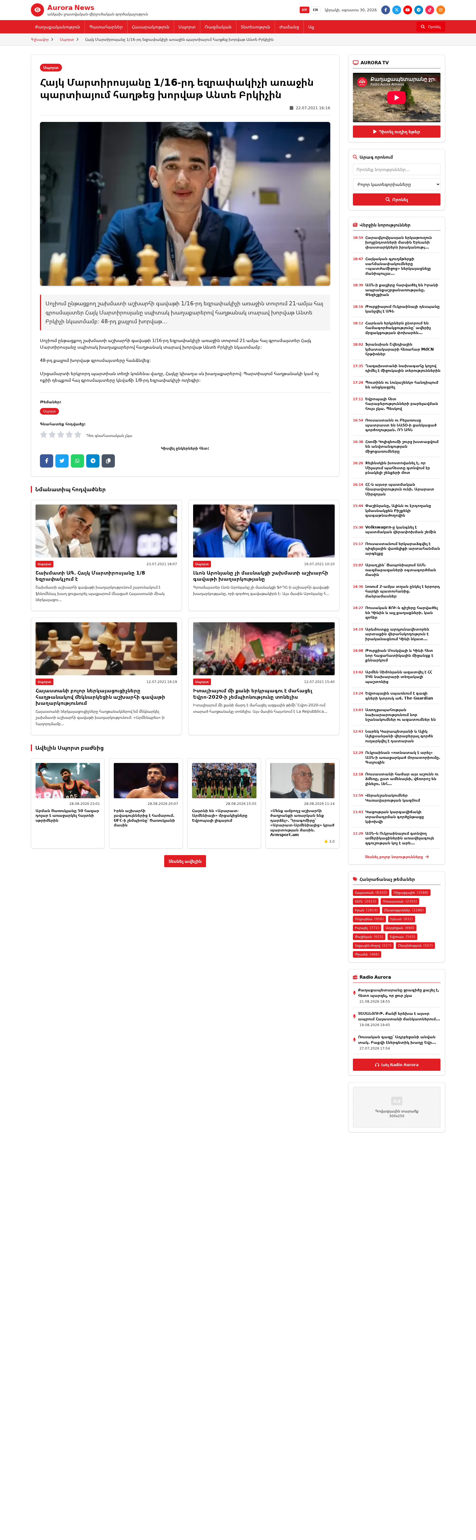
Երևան (401, 919)
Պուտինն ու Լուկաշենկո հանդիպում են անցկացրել (401, 385)
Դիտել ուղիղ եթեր (399, 132)
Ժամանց (289, 27)
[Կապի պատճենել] (108, 461)
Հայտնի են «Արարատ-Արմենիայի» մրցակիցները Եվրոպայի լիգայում (219, 815)
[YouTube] (407, 10)
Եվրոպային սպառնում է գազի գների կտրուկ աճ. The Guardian (399, 695)
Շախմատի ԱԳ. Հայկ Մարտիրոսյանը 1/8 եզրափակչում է (90, 575)
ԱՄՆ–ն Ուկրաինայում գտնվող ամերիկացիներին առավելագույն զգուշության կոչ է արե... (399, 838)
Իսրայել (367, 927)
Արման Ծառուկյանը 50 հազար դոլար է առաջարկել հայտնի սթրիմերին (67, 815)
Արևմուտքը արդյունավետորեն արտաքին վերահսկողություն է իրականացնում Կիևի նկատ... (397, 633)
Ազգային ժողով (373, 945)
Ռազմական (218, 27)
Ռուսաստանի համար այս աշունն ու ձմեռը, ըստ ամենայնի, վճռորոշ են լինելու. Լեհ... (402, 778)
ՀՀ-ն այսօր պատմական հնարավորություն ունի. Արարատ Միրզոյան (399, 489)
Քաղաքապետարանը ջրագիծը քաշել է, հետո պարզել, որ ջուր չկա (398, 992)
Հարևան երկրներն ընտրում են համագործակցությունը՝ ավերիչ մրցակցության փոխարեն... (398, 327)
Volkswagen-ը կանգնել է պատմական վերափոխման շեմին (400, 529)
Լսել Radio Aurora (399, 1064)
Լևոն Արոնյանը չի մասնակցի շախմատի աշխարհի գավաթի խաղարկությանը (260, 575)
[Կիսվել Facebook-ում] (46, 461)
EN (315, 9)
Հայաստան (371, 892)
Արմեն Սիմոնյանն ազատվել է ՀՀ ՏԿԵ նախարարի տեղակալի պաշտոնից (398, 676)
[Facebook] (385, 10)
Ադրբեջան (400, 927)
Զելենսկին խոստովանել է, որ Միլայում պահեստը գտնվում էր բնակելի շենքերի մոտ (397, 467)
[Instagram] (440, 10)
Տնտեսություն (255, 27)
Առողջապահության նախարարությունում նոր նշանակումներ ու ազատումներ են (400, 714)
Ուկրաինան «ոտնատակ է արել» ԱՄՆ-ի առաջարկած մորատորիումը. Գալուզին (402, 757)
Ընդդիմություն (415, 945)
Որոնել (400, 199)
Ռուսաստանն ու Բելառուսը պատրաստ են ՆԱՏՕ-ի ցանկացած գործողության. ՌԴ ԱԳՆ (401, 424)
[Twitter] (396, 10)
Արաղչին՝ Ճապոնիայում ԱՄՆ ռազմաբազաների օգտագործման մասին (400, 569)
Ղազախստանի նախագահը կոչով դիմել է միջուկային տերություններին (402, 368)
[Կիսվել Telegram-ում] (92, 461)
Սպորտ (187, 27)
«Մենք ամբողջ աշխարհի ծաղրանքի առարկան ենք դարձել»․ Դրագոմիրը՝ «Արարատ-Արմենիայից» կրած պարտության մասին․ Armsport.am (302, 822)
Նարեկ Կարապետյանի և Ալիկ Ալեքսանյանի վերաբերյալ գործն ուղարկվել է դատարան (399, 735)
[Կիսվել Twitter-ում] (62, 461)
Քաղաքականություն (57, 27)
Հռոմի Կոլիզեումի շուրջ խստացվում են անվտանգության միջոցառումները (402, 446)
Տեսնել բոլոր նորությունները (394, 856)
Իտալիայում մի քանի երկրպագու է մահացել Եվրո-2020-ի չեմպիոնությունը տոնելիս (252, 693)
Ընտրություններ (404, 910)
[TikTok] (429, 10)
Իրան (366, 910)
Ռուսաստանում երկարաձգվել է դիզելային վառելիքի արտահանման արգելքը (402, 548)
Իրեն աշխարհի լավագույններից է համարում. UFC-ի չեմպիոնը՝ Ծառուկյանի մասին (144, 818)
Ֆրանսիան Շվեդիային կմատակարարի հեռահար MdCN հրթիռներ (399, 348)
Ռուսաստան (400, 901)
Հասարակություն (150, 27)
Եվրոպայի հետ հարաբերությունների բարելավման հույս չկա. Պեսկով (401, 403)
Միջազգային (411, 892)
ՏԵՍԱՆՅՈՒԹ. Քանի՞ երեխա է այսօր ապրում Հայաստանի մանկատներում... (399, 1016)
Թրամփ (367, 954)
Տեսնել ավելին (185, 861)
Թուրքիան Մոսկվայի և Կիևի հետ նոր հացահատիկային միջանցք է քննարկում (399, 655)
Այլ (311, 27)
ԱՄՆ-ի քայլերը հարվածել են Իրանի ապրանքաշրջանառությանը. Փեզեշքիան (401, 289)
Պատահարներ (106, 27)
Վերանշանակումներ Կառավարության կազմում (392, 797)
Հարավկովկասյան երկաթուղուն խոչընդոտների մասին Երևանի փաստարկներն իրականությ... (398, 242)
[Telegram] (418, 10)
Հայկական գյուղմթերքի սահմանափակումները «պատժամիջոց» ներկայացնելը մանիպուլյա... (398, 266)
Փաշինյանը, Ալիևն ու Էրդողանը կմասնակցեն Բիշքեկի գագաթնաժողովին (398, 510)
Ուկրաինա (369, 919)
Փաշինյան (369, 936)
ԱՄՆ (365, 901)
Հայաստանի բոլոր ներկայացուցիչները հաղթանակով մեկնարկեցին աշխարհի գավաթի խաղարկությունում (100, 696)
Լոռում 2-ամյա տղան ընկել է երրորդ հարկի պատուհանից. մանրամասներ (402, 591)
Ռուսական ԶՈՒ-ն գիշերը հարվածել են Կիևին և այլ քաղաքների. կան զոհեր (401, 612)
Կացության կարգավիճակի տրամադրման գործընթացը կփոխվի (394, 816)
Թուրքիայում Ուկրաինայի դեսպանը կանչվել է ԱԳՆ (402, 309)
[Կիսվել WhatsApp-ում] (77, 461)
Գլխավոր (40, 39)
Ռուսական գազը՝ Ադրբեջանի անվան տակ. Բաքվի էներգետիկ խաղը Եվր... (397, 1039)
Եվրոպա (402, 936)
